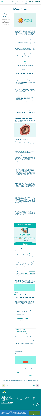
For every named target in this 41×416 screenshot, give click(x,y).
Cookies (34, 398)
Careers (26, 399)
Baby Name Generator (32, 271)
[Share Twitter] (31, 375)
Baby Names (3, 380)
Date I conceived (23, 69)
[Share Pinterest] (33, 375)
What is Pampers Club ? (19, 399)
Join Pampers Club (27, 397)
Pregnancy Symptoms (13, 380)
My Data (34, 397)
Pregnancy (22, 1)
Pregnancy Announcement (20, 380)
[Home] (2, 1)
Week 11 (15, 3)
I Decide (34, 414)
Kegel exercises (29, 261)
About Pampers (31, 1)
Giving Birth (25, 380)
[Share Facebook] (29, 375)
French (38, 404)
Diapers (17, 397)
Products (13, 1)
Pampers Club (18, 1)
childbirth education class (22, 353)
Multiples (37, 380)
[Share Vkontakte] (32, 375)
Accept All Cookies (34, 411)
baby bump (24, 48)
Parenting (26, 1)
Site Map (34, 399)
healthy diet (25, 143)
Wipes (17, 398)
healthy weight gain (23, 151)
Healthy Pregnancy (29, 380)
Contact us (26, 398)
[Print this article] (35, 375)
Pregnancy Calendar (8, 380)
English (36, 404)
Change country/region (35, 405)
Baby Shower (34, 380)
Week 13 (26, 3)
